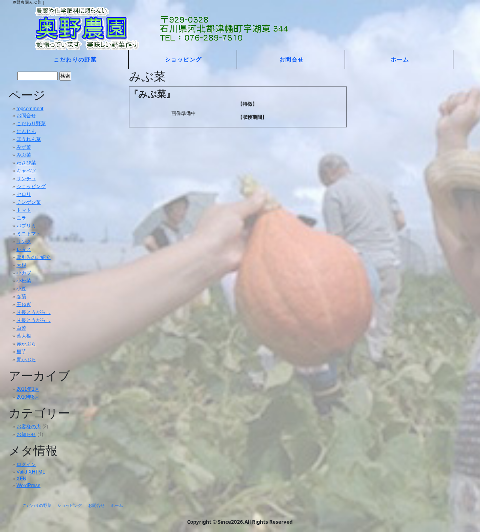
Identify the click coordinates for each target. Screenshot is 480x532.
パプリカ (26, 226)
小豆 (21, 288)
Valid (30, 472)
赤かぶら (26, 344)
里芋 (21, 351)
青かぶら (26, 359)
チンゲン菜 (28, 202)
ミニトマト (28, 233)
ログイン (26, 464)
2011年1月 (27, 389)
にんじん (26, 131)
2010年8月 (27, 397)
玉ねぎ (23, 304)
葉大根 (23, 336)
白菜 (21, 328)
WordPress (28, 485)
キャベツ (26, 170)
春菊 (21, 296)
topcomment (30, 108)
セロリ (23, 194)
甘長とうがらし (33, 312)
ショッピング (183, 59)
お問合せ (291, 59)
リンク (23, 241)
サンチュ (26, 178)
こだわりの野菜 (75, 59)
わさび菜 (26, 163)
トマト (23, 210)
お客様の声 (28, 426)
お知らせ (26, 434)
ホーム (400, 59)
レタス (23, 249)
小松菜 (23, 281)
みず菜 (23, 147)
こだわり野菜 (31, 123)
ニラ (21, 218)
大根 (21, 265)
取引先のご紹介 (33, 257)
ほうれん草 (28, 139)
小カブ (23, 273)
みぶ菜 (23, 155)
